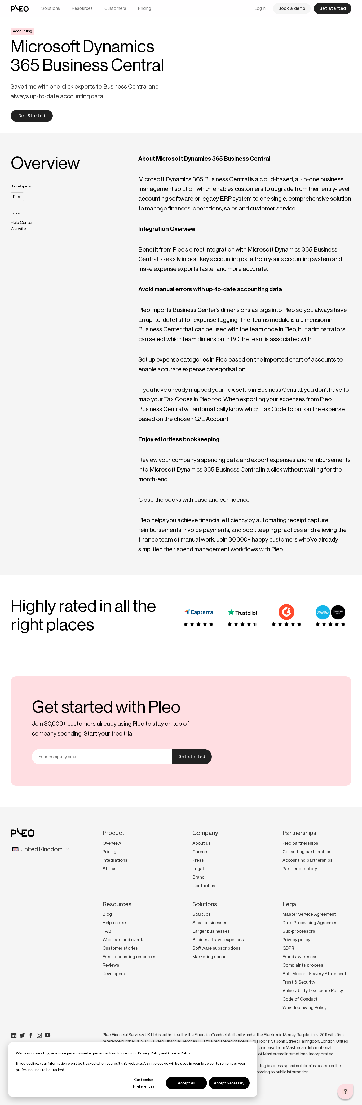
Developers (114, 973)
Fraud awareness (299, 956)
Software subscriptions (216, 948)
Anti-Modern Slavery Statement (314, 973)
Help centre (114, 922)
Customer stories (120, 948)
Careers (200, 851)
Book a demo (291, 8)
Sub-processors (298, 931)
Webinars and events (124, 939)
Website (18, 228)
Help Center (22, 222)
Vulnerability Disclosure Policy (312, 990)
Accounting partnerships (307, 860)
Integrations (115, 860)
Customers (115, 8)
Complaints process (302, 965)
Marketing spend (209, 956)
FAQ (107, 931)
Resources (82, 8)
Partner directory (299, 868)
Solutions (50, 8)
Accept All (186, 1083)
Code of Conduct (299, 999)
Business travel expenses (218, 939)
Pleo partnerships (300, 843)
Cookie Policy (179, 1053)
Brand (198, 877)
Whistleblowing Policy (304, 1007)
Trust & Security (298, 982)
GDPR (288, 948)
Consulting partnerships (307, 851)
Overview (112, 843)
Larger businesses (211, 931)
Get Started (31, 115)
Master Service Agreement (309, 914)
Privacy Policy (149, 1053)
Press (198, 860)
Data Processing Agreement (310, 922)
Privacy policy (296, 939)
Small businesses (209, 922)
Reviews (111, 965)
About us (201, 843)
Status (110, 868)
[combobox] (43, 849)
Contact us (203, 885)
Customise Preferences (143, 1082)
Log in (260, 8)
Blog (107, 914)
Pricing (144, 8)
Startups (201, 914)
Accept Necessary (229, 1083)
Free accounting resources (129, 956)
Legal (198, 868)
